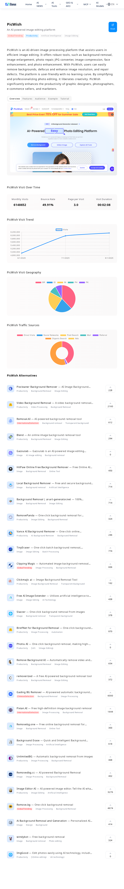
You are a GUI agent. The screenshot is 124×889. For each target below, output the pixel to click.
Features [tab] (27, 98)
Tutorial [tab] (64, 98)
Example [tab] (53, 98)
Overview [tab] (15, 98)
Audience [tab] (40, 98)
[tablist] (39, 98)
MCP (85, 4)
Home (28, 4)
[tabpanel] (62, 141)
